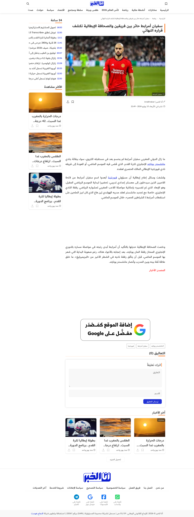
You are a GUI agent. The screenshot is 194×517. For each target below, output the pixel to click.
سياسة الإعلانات (75, 487)
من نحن (160, 487)
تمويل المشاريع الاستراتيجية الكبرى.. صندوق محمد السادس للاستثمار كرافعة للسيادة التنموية (42, 27)
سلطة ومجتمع (75, 10)
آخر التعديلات (39, 487)
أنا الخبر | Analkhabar (153, 102)
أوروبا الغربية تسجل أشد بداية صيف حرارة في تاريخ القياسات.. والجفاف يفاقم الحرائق (42, 68)
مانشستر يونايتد (156, 163)
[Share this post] (67, 101)
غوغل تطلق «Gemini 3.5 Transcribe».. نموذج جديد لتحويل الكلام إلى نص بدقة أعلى (42, 32)
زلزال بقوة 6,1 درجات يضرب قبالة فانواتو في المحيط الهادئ (42, 58)
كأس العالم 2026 (110, 10)
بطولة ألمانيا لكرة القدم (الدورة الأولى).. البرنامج (42, 37)
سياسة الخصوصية (115, 487)
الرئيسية (164, 10)
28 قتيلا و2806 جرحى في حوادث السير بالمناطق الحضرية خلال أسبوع (42, 42)
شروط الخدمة (57, 487)
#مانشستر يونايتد (157, 346)
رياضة (125, 10)
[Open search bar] (27, 3)
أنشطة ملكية (138, 10)
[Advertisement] (115, 135)
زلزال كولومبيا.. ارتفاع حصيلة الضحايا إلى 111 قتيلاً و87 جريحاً (42, 63)
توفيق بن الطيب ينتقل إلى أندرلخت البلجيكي (42, 52)
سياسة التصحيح (94, 487)
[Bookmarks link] (166, 3)
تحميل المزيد (115, 459)
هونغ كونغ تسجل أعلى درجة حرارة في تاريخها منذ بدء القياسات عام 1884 (42, 78)
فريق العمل (134, 487)
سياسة (50, 10)
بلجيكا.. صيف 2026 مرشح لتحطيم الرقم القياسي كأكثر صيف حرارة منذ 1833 (42, 47)
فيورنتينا (112, 177)
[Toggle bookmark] (72, 101)
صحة (30, 10)
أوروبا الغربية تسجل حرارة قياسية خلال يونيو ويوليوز (42, 73)
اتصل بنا (148, 487)
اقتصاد (60, 10)
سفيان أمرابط (142, 346)
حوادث (40, 10)
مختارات (152, 10)
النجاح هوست (37, 513)
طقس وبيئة (92, 10)
